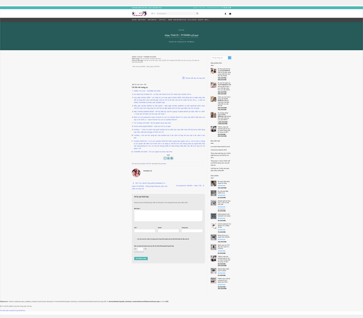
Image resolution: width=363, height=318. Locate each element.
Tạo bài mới (200, 19)
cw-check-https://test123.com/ (220, 146)
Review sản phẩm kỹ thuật (213, 7)
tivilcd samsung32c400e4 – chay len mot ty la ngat (152, 126)
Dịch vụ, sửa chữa (192, 19)
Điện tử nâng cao (152, 19)
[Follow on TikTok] (223, 7)
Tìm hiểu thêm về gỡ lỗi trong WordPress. (12, 310)
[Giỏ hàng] (230, 13)
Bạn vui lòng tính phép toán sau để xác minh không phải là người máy (154, 246)
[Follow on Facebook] (221, 7)
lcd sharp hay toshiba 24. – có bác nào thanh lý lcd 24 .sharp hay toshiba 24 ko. (162, 94)
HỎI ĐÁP (170, 19)
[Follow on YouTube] (230, 7)
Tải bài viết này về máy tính (195, 78)
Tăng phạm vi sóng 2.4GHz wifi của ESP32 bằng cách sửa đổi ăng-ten (220, 163)
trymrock (190, 42)
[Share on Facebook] (165, 158)
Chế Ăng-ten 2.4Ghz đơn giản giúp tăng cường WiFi (220, 169)
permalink (163, 163)
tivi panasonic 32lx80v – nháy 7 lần (189, 185)
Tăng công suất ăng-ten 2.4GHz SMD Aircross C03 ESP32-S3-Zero (221, 155)
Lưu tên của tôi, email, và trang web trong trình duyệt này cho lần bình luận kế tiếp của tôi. (163, 239)
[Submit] (197, 13)
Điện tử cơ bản (141, 19)
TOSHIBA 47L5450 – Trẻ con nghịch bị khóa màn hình (153, 152)
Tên (135, 227)
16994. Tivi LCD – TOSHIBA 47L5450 (147, 91)
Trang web (185, 227)
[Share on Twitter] (168, 158)
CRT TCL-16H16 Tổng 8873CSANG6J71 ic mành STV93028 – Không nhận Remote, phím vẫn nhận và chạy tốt (149, 185)
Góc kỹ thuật (202, 7)
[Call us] (228, 7)
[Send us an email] (226, 7)
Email (160, 227)
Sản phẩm (195, 7)
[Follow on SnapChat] (224, 7)
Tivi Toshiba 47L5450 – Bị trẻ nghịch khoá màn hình (152, 123)
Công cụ (206, 19)
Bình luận (137, 208)
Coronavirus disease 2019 (219, 150)
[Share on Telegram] (171, 158)
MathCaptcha (141, 251)
